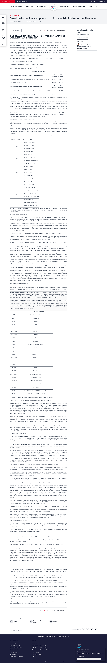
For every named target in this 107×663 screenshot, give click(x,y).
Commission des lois (82, 39)
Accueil (11, 12)
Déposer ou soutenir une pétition (41, 650)
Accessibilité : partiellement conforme (32, 661)
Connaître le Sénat (42, 6)
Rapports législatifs (50, 12)
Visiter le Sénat (36, 643)
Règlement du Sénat (15, 645)
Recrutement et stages (16, 647)
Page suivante (61, 30)
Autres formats (15, 30)
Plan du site (20, 661)
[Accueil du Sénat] (53, 6)
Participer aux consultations (39, 647)
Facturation (13, 654)
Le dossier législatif (82, 48)
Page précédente (50, 30)
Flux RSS (34, 656)
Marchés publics (14, 652)
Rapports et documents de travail (36, 12)
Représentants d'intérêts (16, 656)
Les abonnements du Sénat (39, 645)
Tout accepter (81, 659)
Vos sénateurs (29, 6)
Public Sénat (35, 652)
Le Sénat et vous (64, 6)
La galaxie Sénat (7, 1)
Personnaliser (97, 659)
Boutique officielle (37, 654)
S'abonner (92, 1)
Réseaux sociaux (21, 1)
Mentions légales (13, 661)
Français (103, 1)
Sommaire (38, 30)
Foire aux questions (15, 643)
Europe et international (79, 6)
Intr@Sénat (63, 661)
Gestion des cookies (56, 661)
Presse (90, 6)
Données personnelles (46, 661)
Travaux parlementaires (15, 6)
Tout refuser (89, 659)
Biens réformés (14, 650)
